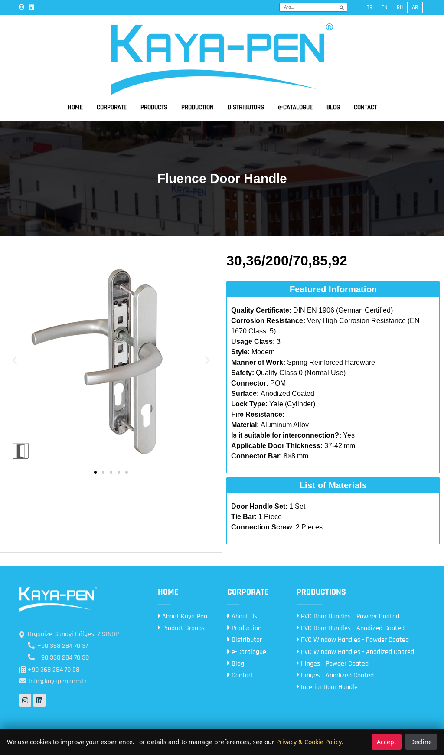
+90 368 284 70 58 (52, 669)
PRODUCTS (153, 107)
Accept (386, 742)
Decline (421, 742)
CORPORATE (112, 107)
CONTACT (365, 107)
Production (245, 628)
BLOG (333, 107)
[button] (14, 360)
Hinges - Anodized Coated (336, 675)
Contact (242, 675)
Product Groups (182, 628)
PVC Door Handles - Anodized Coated (352, 628)
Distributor (246, 639)
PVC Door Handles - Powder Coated (349, 616)
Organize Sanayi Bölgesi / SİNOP (73, 634)
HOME (75, 107)
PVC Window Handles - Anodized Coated (356, 652)
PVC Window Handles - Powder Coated (354, 639)
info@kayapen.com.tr (57, 681)
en (385, 7)
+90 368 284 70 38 (62, 657)
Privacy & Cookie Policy (308, 742)
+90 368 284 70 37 (62, 645)
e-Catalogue (248, 652)
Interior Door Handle (328, 687)
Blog (237, 663)
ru (400, 7)
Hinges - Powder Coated (334, 663)
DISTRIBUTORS (246, 107)
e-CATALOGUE (295, 107)
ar (415, 7)
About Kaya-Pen (183, 616)
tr (369, 7)
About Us (243, 616)
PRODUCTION (197, 107)
